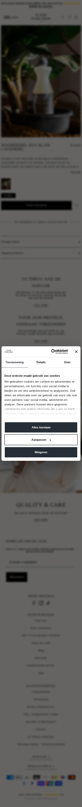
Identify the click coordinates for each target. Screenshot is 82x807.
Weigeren (41, 452)
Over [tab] (67, 362)
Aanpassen (38, 439)
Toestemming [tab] (15, 362)
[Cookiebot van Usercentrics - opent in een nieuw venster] (51, 351)
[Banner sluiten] (76, 351)
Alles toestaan (41, 427)
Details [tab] (41, 362)
